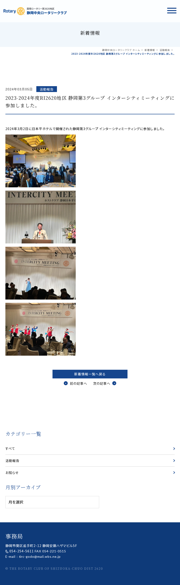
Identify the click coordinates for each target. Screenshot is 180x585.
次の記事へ (101, 383)
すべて (10, 448)
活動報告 (165, 50)
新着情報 (150, 50)
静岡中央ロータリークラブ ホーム (121, 50)
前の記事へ (78, 383)
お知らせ (12, 472)
